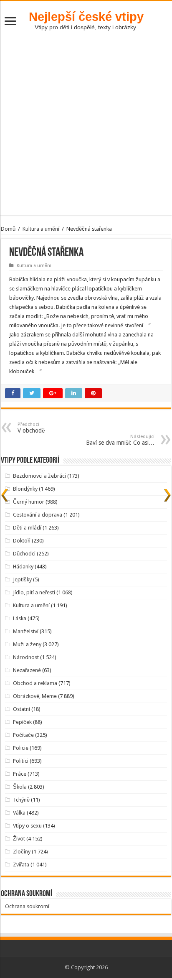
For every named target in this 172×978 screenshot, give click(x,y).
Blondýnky (25, 489)
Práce (19, 774)
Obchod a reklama (35, 683)
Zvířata (21, 864)
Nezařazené (27, 670)
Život (19, 838)
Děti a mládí (27, 528)
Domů (8, 229)
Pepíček (22, 722)
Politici (20, 761)
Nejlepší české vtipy (86, 16)
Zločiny (21, 851)
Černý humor (28, 502)
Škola (20, 787)
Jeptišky (22, 579)
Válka (19, 813)
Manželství (25, 631)
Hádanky (23, 566)
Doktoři (21, 540)
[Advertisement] (86, 129)
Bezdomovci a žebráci (39, 476)
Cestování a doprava (37, 515)
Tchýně (21, 800)
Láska (19, 618)
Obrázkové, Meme (35, 696)
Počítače (23, 735)
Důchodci (24, 553)
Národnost (26, 657)
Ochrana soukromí (27, 906)
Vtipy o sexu (27, 826)
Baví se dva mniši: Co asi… (120, 440)
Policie (20, 748)
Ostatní (21, 709)
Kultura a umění (41, 229)
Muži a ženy (27, 644)
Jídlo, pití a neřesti (34, 592)
